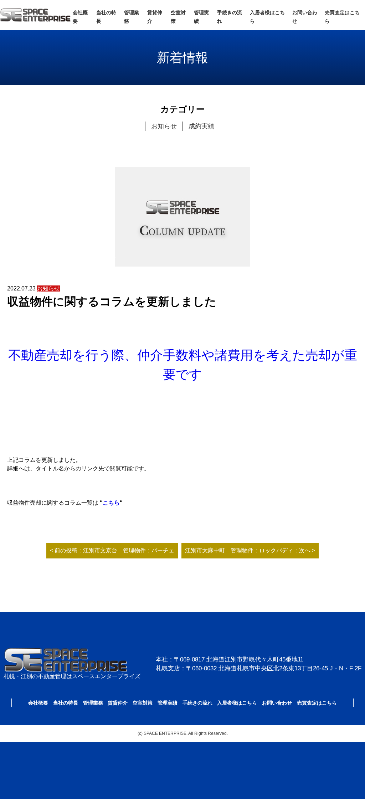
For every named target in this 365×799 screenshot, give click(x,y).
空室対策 (143, 703)
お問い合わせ (277, 703)
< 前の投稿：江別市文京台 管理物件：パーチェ (112, 550)
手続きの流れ (197, 703)
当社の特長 (65, 703)
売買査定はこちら (317, 703)
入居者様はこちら (237, 703)
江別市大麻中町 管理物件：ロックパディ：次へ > (250, 550)
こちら (111, 503)
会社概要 (38, 703)
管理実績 (168, 703)
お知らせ (164, 126)
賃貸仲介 (118, 703)
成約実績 (201, 126)
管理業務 (93, 703)
